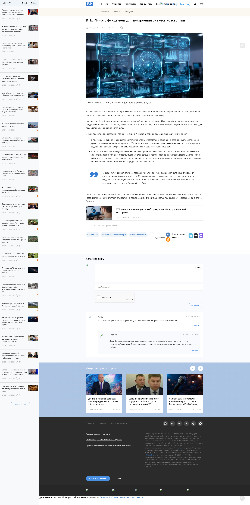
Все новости (20, 404)
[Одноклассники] (168, 239)
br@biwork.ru (149, 455)
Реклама (102, 423)
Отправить (195, 305)
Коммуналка (130, 4)
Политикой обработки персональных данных (121, 497)
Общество (116, 4)
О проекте (90, 423)
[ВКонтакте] (168, 235)
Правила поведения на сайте (98, 434)
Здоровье (105, 12)
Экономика (92, 235)
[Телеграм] (190, 235)
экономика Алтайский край (114, 235)
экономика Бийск (138, 235)
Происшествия (146, 4)
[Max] (201, 235)
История (116, 12)
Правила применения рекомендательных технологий (108, 445)
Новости (104, 4)
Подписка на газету (119, 423)
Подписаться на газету (98, 478)
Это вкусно (128, 12)
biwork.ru (179, 448)
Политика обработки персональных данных (104, 440)
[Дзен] (195, 235)
